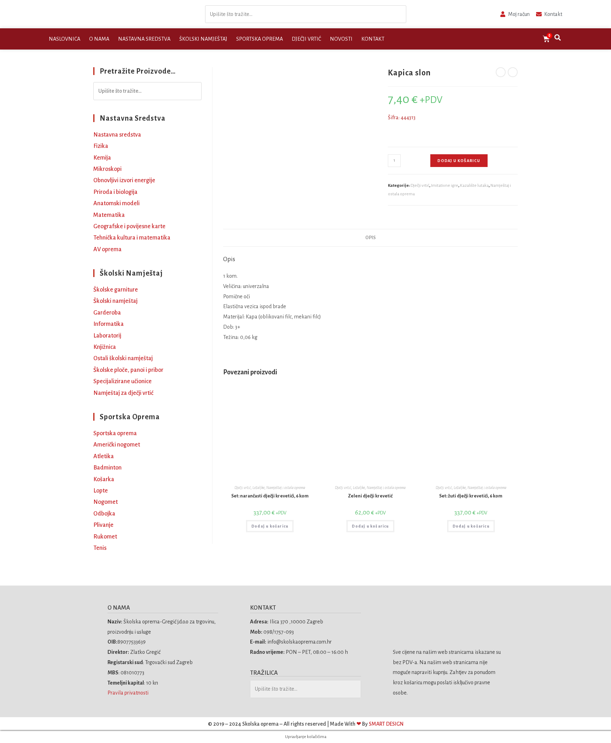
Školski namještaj (203, 39)
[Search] (399, 14)
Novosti (341, 39)
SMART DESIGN (386, 724)
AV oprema (107, 249)
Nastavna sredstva (144, 39)
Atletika (103, 456)
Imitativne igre (444, 185)
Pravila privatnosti (128, 693)
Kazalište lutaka (474, 185)
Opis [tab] (370, 237)
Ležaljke (258, 487)
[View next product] (513, 72)
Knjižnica (104, 347)
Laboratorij (107, 336)
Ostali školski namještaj (123, 358)
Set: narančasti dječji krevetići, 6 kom (270, 496)
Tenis (99, 548)
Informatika (108, 324)
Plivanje (103, 525)
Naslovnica (64, 39)
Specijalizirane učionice (122, 381)
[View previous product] (501, 72)
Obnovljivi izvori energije (124, 180)
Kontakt (372, 39)
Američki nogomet (116, 445)
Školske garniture (115, 290)
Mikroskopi (107, 169)
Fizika (100, 146)
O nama (99, 39)
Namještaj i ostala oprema (285, 487)
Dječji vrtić (306, 39)
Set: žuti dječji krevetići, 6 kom (470, 496)
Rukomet (105, 537)
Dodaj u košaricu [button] (269, 526)
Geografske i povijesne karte (129, 226)
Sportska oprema (259, 39)
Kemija (102, 158)
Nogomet (105, 502)
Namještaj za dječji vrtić (123, 393)
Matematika (109, 215)
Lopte (100, 491)
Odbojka (104, 514)
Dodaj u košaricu (458, 161)
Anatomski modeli (116, 203)
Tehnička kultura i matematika (131, 238)
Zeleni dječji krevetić (370, 496)
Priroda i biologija (115, 192)
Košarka (103, 479)
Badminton (107, 468)
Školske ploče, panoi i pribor (128, 370)
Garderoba (107, 313)
